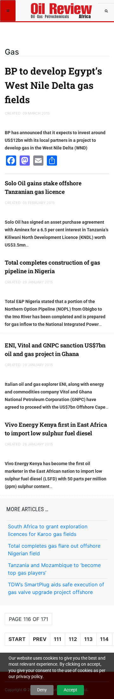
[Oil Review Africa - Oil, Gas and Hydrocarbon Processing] (62, 8)
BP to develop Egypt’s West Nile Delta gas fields (53, 85)
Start (17, 639)
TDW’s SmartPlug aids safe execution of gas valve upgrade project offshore (56, 588)
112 (73, 639)
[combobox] (106, 11)
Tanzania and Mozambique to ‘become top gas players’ (54, 569)
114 (104, 639)
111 (57, 639)
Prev (40, 639)
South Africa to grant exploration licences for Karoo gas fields (47, 530)
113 (88, 639)
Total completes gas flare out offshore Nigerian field (54, 550)
